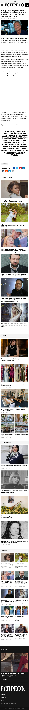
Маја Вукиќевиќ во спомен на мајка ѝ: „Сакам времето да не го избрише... (21, 600)
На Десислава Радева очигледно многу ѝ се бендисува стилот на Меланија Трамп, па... (21, 618)
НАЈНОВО (5, 550)
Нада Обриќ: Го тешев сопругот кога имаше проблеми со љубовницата (7, 618)
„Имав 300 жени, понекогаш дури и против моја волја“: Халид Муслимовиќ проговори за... (7, 636)
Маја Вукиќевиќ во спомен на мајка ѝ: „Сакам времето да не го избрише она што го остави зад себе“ (14, 325)
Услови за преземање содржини (8, 703)
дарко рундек (4, 163)
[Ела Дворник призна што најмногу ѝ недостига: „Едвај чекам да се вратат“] (7, 557)
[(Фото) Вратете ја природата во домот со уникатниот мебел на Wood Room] (14, 398)
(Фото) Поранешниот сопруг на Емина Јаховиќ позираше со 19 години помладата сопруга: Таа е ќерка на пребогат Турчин (13, 250)
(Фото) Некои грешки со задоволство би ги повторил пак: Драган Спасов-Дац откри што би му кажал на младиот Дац (14, 300)
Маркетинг (3, 697)
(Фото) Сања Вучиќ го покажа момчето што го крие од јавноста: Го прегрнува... (21, 635)
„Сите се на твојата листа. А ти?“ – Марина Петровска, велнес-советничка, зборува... (13, 359)
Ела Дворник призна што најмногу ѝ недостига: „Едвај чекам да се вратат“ (12, 200)
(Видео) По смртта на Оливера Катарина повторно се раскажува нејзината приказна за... (14, 541)
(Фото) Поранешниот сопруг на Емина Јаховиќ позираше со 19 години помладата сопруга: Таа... (7, 583)
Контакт (3, 700)
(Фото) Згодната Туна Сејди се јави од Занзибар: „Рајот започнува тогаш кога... (13, 674)
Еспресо (3, 18)
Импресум (3, 694)
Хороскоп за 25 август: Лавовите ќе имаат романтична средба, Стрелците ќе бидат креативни (13, 225)
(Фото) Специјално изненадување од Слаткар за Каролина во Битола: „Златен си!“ (14, 275)
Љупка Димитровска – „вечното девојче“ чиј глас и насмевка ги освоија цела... (14, 491)
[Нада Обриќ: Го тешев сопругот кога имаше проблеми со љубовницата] (7, 610)
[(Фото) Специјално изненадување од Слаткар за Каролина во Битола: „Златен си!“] (21, 575)
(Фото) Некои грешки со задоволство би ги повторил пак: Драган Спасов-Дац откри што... (7, 600)
